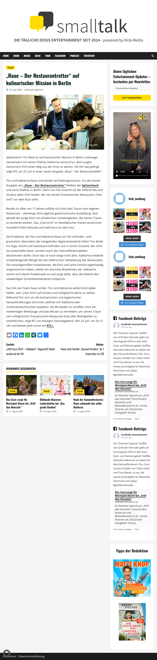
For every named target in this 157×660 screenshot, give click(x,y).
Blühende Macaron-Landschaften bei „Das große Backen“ (52, 403)
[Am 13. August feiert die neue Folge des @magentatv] (119, 214)
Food (47, 56)
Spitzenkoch (90, 185)
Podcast (74, 56)
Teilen (137, 419)
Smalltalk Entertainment (134, 324)
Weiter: (82, 349)
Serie (37, 56)
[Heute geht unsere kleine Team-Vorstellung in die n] (132, 227)
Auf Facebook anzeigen (122, 419)
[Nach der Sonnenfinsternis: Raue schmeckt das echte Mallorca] (88, 385)
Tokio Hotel (142, 358)
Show (16, 56)
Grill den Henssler (128, 337)
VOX (130, 341)
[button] (6, 653)
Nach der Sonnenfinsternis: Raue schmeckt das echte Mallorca (88, 403)
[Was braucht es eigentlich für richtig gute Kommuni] (132, 214)
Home (6, 56)
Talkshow (60, 56)
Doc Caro (144, 354)
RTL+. (50, 325)
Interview (89, 56)
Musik (27, 56)
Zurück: (30, 349)
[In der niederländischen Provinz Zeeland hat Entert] (119, 227)
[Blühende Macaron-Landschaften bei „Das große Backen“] (55, 385)
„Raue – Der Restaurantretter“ (44, 185)
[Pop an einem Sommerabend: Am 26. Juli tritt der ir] (145, 227)
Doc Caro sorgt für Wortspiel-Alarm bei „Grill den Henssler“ (20, 403)
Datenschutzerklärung (31, 656)
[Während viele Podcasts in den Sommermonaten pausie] (145, 214)
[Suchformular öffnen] (153, 56)
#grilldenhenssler (123, 374)
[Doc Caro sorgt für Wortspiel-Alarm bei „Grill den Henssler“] (21, 385)
